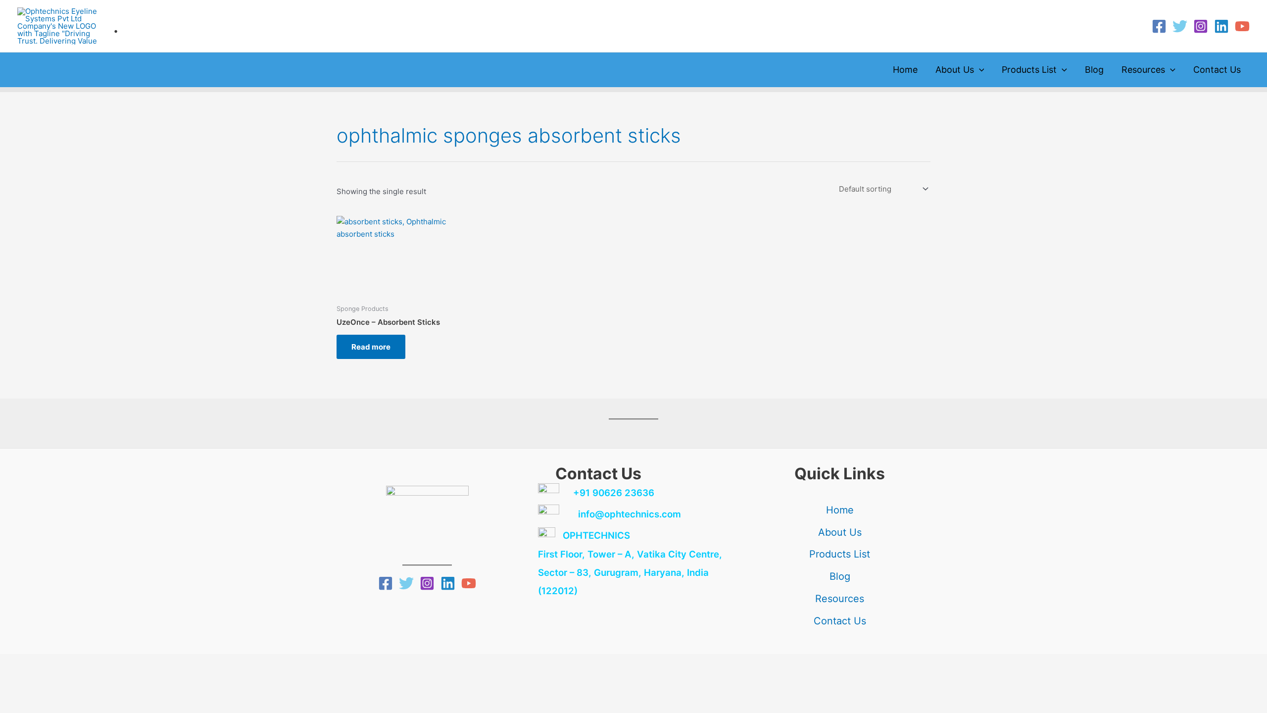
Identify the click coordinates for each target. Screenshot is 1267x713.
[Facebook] (1159, 26)
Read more (370, 347)
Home (905, 69)
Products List (1029, 69)
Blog (1094, 69)
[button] (979, 69)
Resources (1143, 69)
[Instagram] (1200, 26)
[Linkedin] (1221, 26)
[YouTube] (1242, 26)
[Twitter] (1179, 26)
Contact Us (1217, 69)
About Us (954, 69)
